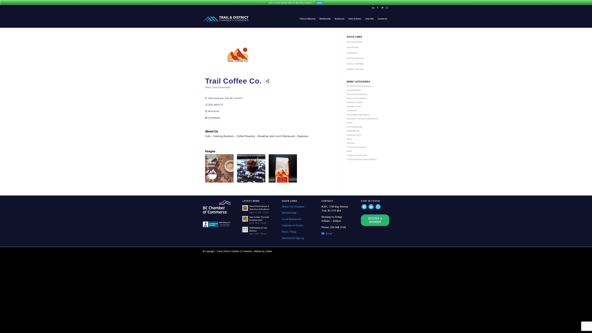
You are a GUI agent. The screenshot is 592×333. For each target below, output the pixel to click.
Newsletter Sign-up (293, 238)
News (349, 139)
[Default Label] (378, 207)
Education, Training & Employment (362, 118)
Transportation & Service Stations (362, 159)
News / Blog (289, 231)
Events (350, 122)
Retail (349, 151)
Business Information (356, 98)
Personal (351, 143)
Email (329, 233)
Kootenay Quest (354, 135)
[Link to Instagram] (387, 7)
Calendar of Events (292, 225)
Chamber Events (354, 106)
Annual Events (353, 47)
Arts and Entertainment (357, 94)
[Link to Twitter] (382, 7)
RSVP (320, 3)
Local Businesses (291, 219)
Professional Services (356, 147)
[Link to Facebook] (377, 7)
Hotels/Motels (353, 131)
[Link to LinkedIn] (373, 7)
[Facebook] (364, 207)
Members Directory (355, 69)
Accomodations (354, 90)
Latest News (352, 53)
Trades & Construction (357, 155)
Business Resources (355, 58)
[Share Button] (267, 81)
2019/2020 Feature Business (359, 86)
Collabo (268, 251)
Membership (289, 212)
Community (352, 110)
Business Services (355, 102)
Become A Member (355, 64)
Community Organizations (358, 114)
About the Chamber (293, 206)
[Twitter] (371, 207)
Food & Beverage (354, 127)
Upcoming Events (354, 42)
